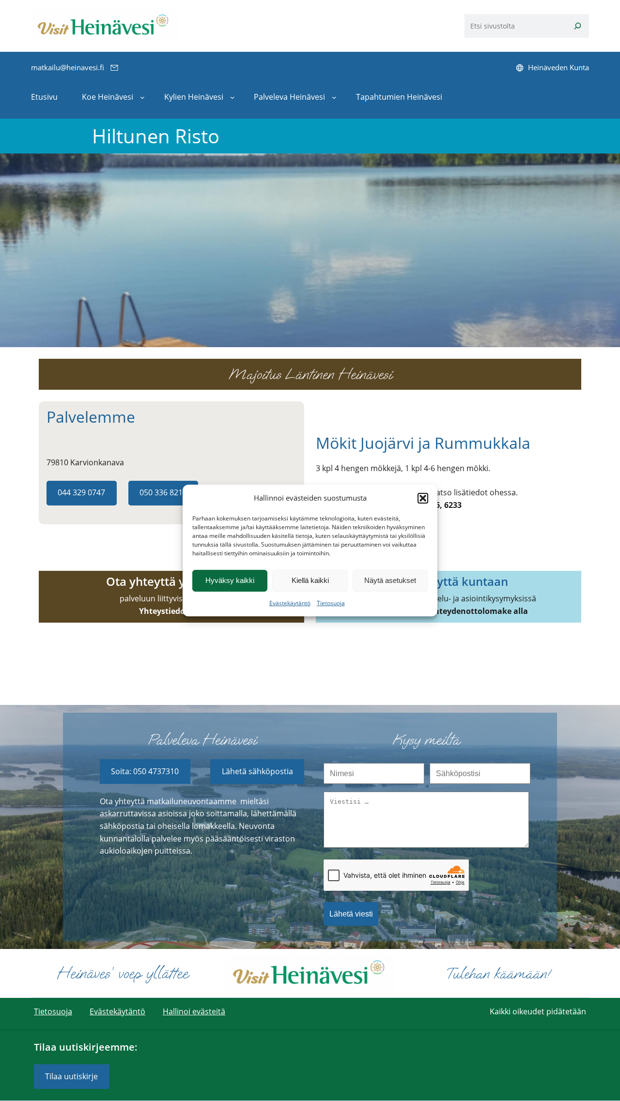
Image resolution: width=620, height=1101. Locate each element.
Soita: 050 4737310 (145, 771)
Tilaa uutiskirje (71, 1076)
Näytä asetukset (390, 580)
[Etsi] (578, 26)
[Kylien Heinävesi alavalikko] (232, 97)
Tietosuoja (331, 603)
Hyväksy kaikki (229, 580)
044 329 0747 (81, 492)
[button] (423, 498)
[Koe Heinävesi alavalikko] (142, 97)
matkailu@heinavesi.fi (67, 67)
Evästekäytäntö (289, 603)
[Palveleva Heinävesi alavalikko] (334, 97)
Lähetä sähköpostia (257, 771)
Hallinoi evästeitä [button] (194, 1011)
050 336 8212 (163, 492)
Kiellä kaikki (310, 580)
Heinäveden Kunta (558, 67)
